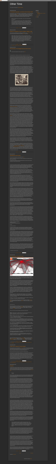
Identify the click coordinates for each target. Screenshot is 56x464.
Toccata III (24, 339)
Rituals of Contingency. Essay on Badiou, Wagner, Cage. (21, 31)
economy (20, 342)
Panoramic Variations (14, 338)
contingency (15, 45)
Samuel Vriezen (20, 7)
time (12, 362)
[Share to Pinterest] (25, 27)
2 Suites (24, 338)
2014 (37, 16)
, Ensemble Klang (16, 256)
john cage (18, 45)
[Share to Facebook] (25, 44)
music (19, 45)
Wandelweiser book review (15, 155)
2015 (37, 11)
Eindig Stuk (22, 337)
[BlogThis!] (23, 27)
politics (21, 45)
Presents (11, 365)
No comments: (20, 44)
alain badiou (13, 45)
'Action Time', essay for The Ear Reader (18, 346)
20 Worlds (22, 306)
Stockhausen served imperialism (13, 106)
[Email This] (22, 27)
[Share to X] (24, 27)
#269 (24, 51)
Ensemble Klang (22, 342)
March (38, 12)
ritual (25, 45)
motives (31, 342)
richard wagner (23, 45)
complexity (13, 342)
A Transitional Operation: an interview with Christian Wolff (21, 11)
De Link (22, 300)
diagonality (18, 342)
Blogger (31, 458)
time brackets (14, 362)
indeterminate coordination (27, 342)
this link (17, 14)
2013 (37, 17)
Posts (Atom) (14, 454)
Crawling (14, 308)
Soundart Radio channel (16, 146)
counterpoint (15, 342)
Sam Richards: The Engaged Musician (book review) (20, 48)
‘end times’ (11, 115)
